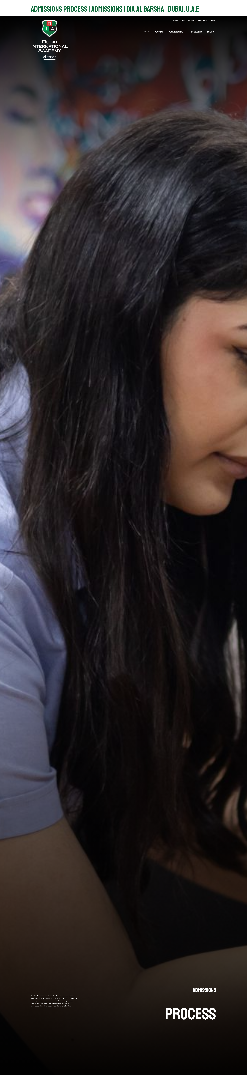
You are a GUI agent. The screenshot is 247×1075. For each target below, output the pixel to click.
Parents (210, 32)
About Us (146, 32)
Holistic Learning (195, 32)
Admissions (159, 32)
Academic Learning (176, 32)
